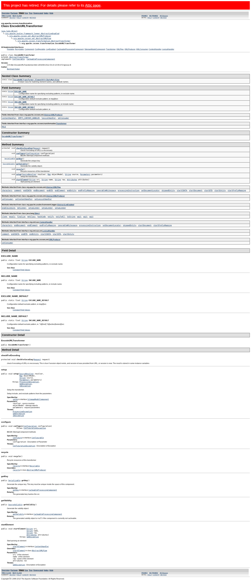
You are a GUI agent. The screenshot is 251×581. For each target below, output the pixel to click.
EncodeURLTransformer (12, 137)
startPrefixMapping (237, 190)
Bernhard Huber (13, 69)
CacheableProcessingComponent (70, 49)
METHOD (33, 17)
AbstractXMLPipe (53, 187)
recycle (19, 169)
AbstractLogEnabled (65, 205)
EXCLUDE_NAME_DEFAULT (24, 97)
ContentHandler (155, 49)
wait (79, 217)
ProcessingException (29, 382)
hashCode (41, 217)
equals (12, 217)
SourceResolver (29, 174)
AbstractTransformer (19, 57)
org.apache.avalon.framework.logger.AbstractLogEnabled (32, 34)
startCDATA (182, 190)
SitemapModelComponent (94, 49)
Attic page (93, 5)
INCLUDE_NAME (20, 102)
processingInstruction (128, 190)
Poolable (10, 49)
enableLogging (8, 208)
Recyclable (19, 49)
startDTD (208, 190)
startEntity (220, 190)
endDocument (39, 190)
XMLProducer (129, 49)
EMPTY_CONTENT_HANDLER (29, 118)
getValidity (21, 164)
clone (4, 217)
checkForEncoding (24, 148)
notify (51, 217)
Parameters (85, 174)
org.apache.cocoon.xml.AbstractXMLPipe (32, 39)
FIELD (19, 17)
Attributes (72, 180)
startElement (22, 180)
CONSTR (25, 17)
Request (37, 148)
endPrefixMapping (86, 190)
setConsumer (7, 199)
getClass (31, 217)
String (10, 91)
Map (49, 174)
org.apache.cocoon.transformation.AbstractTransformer (44, 41)
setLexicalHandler (43, 199)
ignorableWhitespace (106, 190)
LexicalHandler (168, 49)
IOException (25, 386)
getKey (19, 159)
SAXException (25, 384)
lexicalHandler (49, 118)
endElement (60, 190)
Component (29, 49)
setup (18, 174)
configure (20, 154)
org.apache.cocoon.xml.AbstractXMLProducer (30, 36)
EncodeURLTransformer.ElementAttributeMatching (36, 80)
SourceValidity (9, 164)
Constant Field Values (21, 270)
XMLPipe (120, 49)
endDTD (50, 190)
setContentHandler (23, 199)
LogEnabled (51, 49)
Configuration (33, 154)
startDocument (195, 190)
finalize (21, 217)
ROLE (4, 127)
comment (17, 190)
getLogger (21, 208)
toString (71, 217)
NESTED (12, 17)
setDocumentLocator (150, 190)
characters (7, 190)
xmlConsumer (63, 118)
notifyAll (60, 217)
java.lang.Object (9, 31)
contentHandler (9, 118)
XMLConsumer (142, 49)
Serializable (10, 158)
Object (37, 213)
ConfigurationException (35, 428)
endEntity (71, 190)
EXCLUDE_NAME (20, 92)
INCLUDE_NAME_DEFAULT (24, 107)
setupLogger (34, 208)
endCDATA (27, 190)
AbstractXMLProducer (53, 115)
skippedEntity (168, 190)
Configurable (40, 49)
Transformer (110, 49)
